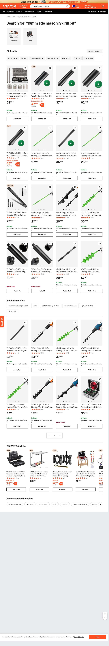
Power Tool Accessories (23, 16)
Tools (13, 16)
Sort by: (91, 51)
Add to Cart (17, 119)
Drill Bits (34, 16)
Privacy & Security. (79, 637)
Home (8, 16)
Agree (97, 637)
